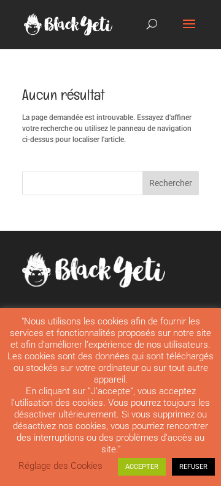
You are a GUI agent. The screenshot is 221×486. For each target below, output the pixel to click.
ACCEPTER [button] (141, 467)
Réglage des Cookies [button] (60, 465)
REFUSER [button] (193, 467)
